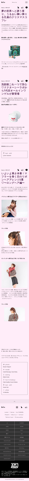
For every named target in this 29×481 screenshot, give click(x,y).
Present (7, 414)
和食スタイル (7, 437)
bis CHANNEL (20, 412)
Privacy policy (19, 417)
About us (14, 414)
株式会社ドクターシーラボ (7, 146)
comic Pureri (7, 444)
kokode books (7, 455)
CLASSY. (22, 423)
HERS (7, 430)
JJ (7, 423)
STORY (21, 426)
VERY (7, 426)
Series (12, 412)
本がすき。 (7, 448)
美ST (7, 433)
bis (22, 433)
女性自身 (22, 437)
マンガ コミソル (21, 444)
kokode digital (22, 455)
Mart (22, 430)
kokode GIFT (7, 458)
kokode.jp (21, 448)
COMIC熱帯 (22, 440)
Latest (6, 412)
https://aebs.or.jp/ (7, 475)
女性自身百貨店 (22, 451)
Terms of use (9, 417)
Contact (21, 414)
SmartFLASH (7, 440)
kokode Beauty (7, 451)
